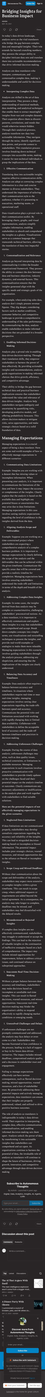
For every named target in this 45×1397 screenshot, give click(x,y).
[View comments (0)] (10, 29)
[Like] (4, 29)
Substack (10, 1391)
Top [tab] (5, 1273)
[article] (22, 1288)
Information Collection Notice (27, 1211)
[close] (38, 1318)
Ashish (4, 21)
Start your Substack (15, 1385)
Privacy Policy (31, 1371)
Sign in (39, 3)
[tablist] (13, 1242)
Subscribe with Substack (24, 1360)
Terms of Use (34, 1209)
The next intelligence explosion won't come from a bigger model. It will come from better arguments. (16, 1288)
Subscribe (30, 3)
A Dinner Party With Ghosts (13, 1303)
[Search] (40, 1273)
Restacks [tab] (18, 1242)
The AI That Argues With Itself (15, 1282)
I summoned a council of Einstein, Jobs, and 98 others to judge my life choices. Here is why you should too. (15, 1309)
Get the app (35, 1385)
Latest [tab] (11, 1273)
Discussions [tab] (21, 1273)
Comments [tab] (8, 1242)
